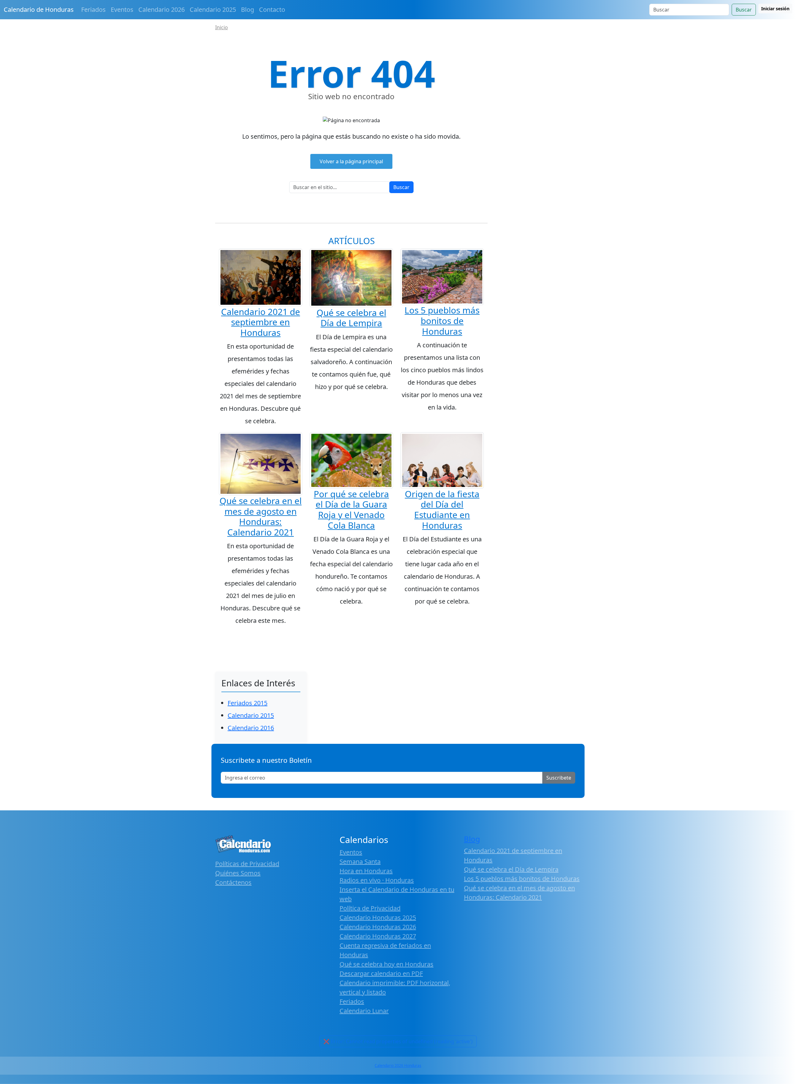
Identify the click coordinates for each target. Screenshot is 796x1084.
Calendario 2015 (251, 715)
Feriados (93, 9)
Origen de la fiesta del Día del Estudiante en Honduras (442, 509)
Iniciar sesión (775, 9)
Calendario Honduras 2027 (378, 936)
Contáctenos (233, 882)
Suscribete (558, 777)
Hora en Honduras (366, 871)
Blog (247, 9)
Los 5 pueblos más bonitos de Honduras (442, 320)
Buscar (744, 9)
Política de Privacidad (370, 908)
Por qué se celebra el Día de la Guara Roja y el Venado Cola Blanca (351, 509)
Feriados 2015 (247, 703)
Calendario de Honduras (39, 9)
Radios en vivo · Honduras (377, 880)
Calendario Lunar (364, 1011)
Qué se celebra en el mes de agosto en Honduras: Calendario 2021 (261, 516)
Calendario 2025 (213, 9)
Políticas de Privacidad (247, 863)
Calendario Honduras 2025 (378, 917)
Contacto (272, 9)
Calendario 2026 (161, 9)
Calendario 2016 (251, 728)
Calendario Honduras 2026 (378, 927)
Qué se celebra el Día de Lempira (351, 318)
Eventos (122, 9)
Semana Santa (360, 861)
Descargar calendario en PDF (381, 973)
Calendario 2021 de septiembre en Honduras (260, 322)
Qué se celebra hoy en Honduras (386, 964)
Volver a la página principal (351, 161)
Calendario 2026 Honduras (398, 1065)
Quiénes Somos (238, 873)
